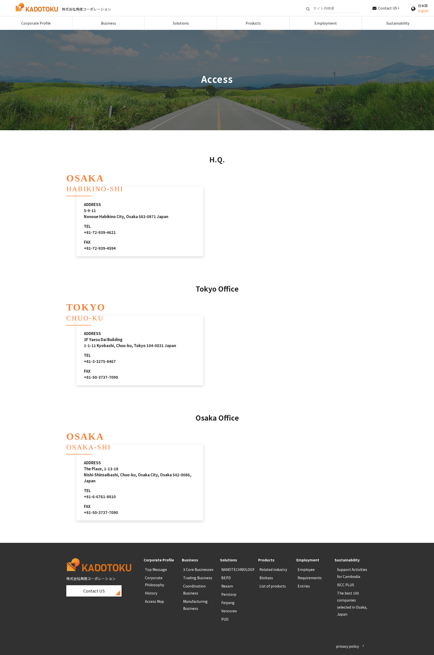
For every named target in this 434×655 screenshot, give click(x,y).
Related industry (273, 569)
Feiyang (228, 602)
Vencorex (229, 610)
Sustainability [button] (397, 23)
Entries (304, 585)
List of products (272, 585)
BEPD (226, 577)
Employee (306, 569)
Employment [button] (325, 23)
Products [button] (253, 23)
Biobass (266, 577)
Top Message (156, 569)
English (423, 10)
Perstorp (228, 594)
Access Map (154, 601)
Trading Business (197, 577)
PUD (225, 619)
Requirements (310, 577)
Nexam (227, 585)
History (151, 593)
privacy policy (347, 646)
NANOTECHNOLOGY (237, 569)
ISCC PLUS (345, 584)
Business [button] (108, 23)
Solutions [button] (181, 23)
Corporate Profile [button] (36, 23)
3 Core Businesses (198, 569)
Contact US (388, 8)
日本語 (423, 5)
